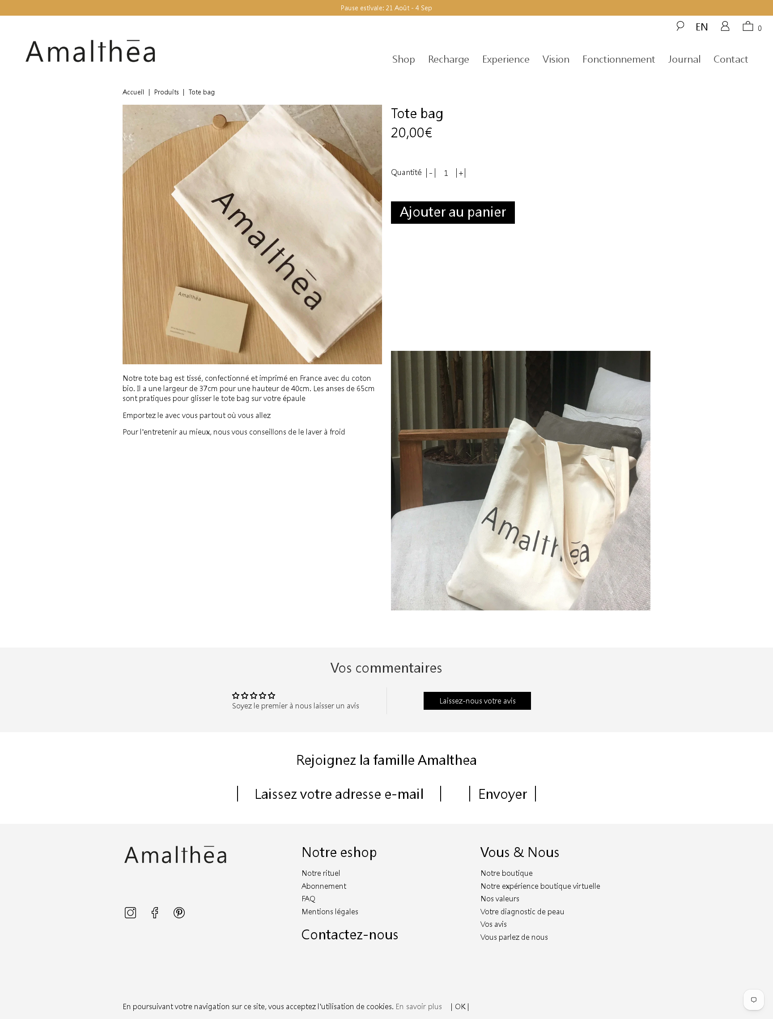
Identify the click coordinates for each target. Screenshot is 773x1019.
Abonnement (324, 886)
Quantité (406, 172)
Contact (731, 59)
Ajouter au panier (453, 211)
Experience (506, 59)
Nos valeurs (499, 898)
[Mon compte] (725, 29)
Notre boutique (506, 873)
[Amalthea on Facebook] (156, 915)
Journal (684, 59)
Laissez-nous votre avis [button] (477, 700)
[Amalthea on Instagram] (131, 915)
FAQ (308, 898)
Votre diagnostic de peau (522, 911)
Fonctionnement (618, 59)
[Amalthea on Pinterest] (179, 915)
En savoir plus (418, 1006)
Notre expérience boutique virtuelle (540, 886)
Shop (403, 59)
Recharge (448, 59)
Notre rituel (321, 873)
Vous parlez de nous (514, 937)
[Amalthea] (120, 51)
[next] (636, 480)
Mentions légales (330, 911)
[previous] (405, 480)
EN (702, 26)
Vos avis (493, 924)
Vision (556, 59)
